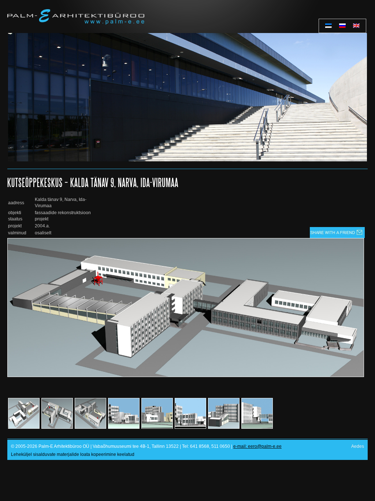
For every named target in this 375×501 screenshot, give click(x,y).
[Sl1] (187, 97)
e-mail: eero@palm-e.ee (257, 446)
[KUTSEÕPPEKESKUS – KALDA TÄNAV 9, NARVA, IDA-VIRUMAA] (185, 375)
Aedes (357, 446)
